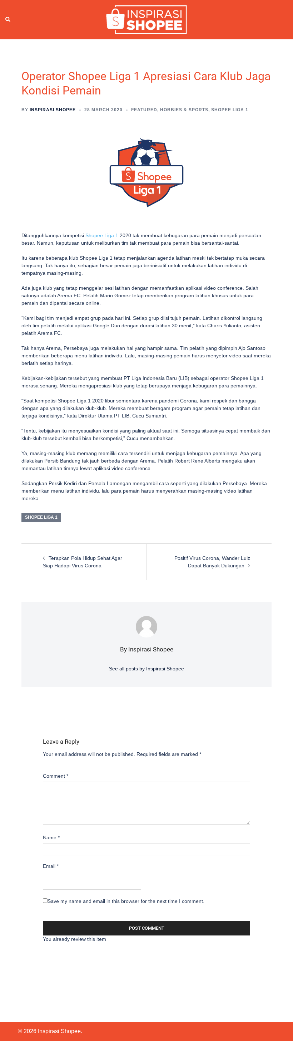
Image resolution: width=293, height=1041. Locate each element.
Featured (144, 109)
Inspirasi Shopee (53, 109)
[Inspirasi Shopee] (146, 19)
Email (51, 866)
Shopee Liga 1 (229, 109)
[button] (8, 20)
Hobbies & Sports (184, 109)
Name (51, 837)
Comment (55, 776)
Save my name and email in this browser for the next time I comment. (126, 901)
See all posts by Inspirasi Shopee (146, 668)
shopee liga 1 (41, 517)
